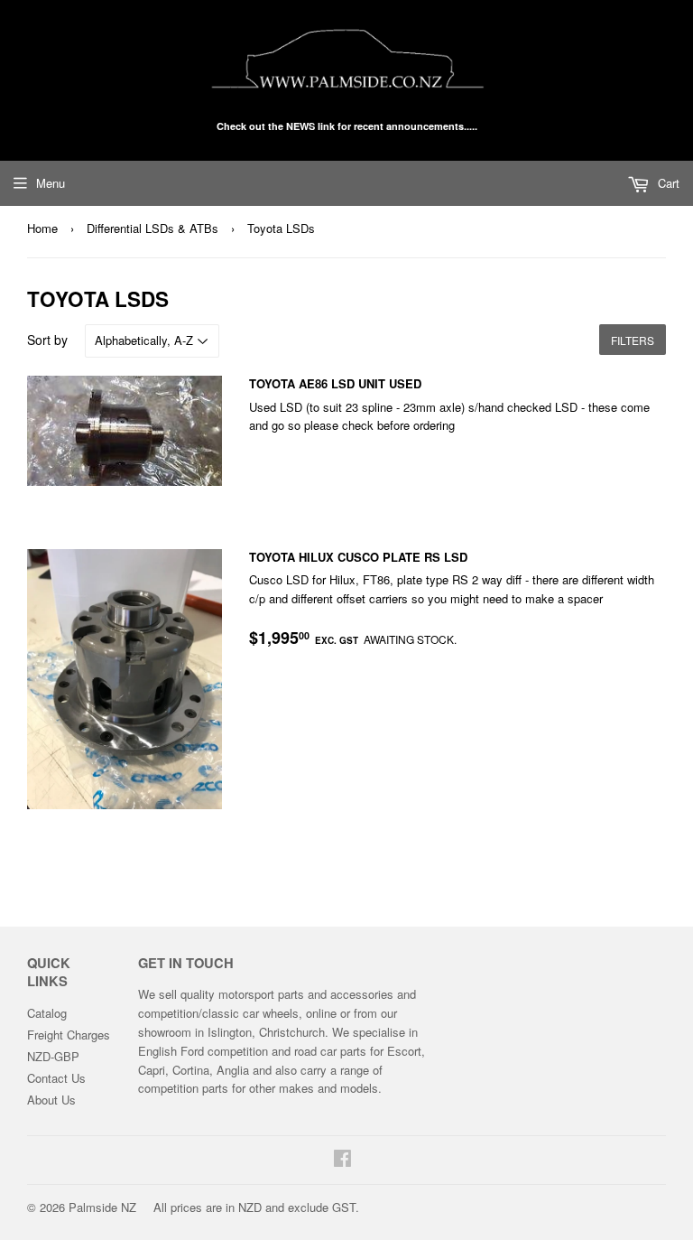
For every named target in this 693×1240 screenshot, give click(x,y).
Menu (50, 182)
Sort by (47, 340)
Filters (632, 340)
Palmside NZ (102, 1207)
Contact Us (56, 1077)
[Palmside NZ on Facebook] (342, 1160)
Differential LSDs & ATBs (152, 228)
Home (42, 228)
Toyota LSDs (281, 228)
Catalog (47, 1012)
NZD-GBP (53, 1056)
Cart (666, 182)
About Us (51, 1099)
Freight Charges (68, 1034)
